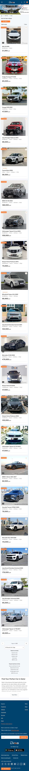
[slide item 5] (16, 103)
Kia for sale (14, 658)
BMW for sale (14, 659)
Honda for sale (14, 656)
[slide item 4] (15, 103)
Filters (6, 21)
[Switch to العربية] (21, 2)
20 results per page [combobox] (10, 647)
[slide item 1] (12, 103)
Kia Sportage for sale (14, 671)
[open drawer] (2, 2)
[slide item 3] (14, 103)
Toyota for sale (14, 652)
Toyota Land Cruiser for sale (14, 666)
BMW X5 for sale (14, 673)
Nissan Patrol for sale (14, 667)
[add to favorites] (26, 28)
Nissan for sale (14, 654)
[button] (12, 2)
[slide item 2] (13, 103)
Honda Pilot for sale (14, 669)
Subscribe (23, 737)
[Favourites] (24, 2)
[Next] (26, 643)
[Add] (27, 2)
